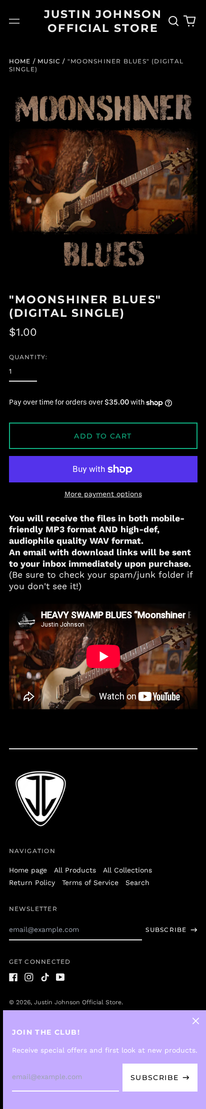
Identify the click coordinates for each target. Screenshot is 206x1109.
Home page (28, 870)
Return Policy (32, 883)
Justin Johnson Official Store (78, 1002)
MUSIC (49, 61)
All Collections (127, 870)
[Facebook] (13, 977)
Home (20, 61)
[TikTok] (45, 977)
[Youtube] (60, 977)
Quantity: (28, 357)
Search (138, 883)
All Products (75, 870)
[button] (174, 21)
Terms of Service (90, 883)
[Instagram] (29, 977)
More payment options (103, 494)
